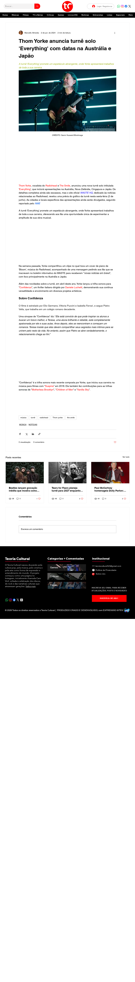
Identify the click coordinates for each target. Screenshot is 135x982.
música (23, 417)
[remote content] (67, 161)
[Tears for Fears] (68, 472)
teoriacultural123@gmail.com (108, 566)
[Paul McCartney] (110, 472)
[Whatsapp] (118, 6)
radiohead (44, 417)
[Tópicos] (21, 600)
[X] (129, 6)
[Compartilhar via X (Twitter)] (26, 434)
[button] (120, 15)
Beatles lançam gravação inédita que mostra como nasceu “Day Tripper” (23, 489)
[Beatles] (25, 472)
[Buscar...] (37, 6)
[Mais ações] (114, 32)
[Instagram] (122, 6)
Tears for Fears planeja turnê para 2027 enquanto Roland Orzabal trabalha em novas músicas (67, 489)
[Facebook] (126, 6)
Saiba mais (31, 586)
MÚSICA (22, 424)
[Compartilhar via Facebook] (20, 434)
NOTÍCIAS (33, 424)
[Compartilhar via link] (39, 434)
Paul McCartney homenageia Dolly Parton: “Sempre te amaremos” (109, 489)
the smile (71, 417)
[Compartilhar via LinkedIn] (33, 434)
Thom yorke (58, 417)
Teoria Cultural (17, 559)
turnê (33, 417)
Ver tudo (125, 457)
